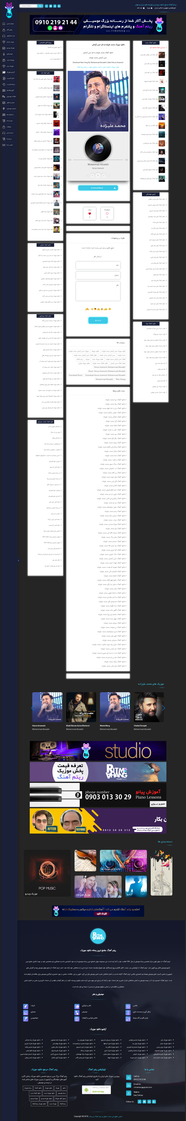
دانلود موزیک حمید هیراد (138, 1057)
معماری (33, 1011)
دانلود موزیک (95, 351)
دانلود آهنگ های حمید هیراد (157, 303)
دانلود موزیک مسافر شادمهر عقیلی (51, 349)
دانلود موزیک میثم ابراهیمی (137, 1050)
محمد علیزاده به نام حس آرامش (94, 52)
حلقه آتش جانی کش (54, 502)
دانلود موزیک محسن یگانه (32, 1047)
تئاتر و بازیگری (86, 1005)
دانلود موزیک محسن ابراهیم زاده (83, 1043)
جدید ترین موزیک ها (111, 869)
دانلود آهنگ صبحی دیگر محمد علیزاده (112, 515)
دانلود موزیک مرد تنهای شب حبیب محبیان (49, 390)
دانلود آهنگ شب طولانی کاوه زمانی (149, 55)
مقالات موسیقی (83, 868)
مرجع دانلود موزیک (60, 1098)
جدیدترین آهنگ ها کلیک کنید (157, 47)
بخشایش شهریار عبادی (54, 426)
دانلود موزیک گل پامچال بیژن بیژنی (51, 408)
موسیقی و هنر (98, 994)
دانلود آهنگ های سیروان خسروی (156, 205)
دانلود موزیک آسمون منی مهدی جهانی (43, 141)
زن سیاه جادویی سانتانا (54, 473)
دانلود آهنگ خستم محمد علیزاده (114, 541)
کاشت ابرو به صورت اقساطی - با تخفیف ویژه (48, 53)
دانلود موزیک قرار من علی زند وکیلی (51, 249)
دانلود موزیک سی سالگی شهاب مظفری (50, 302)
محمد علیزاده (121, 355)
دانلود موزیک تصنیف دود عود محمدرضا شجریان (48, 344)
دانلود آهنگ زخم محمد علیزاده (115, 511)
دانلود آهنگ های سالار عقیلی (158, 245)
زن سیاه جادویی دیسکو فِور (53, 508)
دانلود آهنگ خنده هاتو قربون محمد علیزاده (111, 490)
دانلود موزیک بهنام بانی (60, 1043)
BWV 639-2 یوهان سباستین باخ (51, 537)
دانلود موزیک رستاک (86, 1050)
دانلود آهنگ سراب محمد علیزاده (114, 520)
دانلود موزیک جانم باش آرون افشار (44, 220)
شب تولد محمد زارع (160, 363)
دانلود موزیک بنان (166, 1040)
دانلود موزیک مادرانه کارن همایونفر (51, 373)
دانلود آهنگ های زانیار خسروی (157, 211)
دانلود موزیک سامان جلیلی (111, 1054)
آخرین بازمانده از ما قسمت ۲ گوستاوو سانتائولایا (48, 455)
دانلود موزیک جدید (97, 359)
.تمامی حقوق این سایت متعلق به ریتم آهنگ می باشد (105, 1116)
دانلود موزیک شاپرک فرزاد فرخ (45, 185)
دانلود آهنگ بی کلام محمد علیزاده (114, 472)
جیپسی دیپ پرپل (55, 513)
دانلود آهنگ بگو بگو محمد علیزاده (114, 438)
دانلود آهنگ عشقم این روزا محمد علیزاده (111, 614)
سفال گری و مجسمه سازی (142, 1011)
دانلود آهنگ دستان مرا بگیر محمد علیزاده (111, 584)
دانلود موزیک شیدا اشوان (47, 211)
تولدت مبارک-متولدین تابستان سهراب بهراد (154, 351)
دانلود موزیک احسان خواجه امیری (30, 1054)
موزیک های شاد (83, 895)
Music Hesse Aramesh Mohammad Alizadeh (106, 371)
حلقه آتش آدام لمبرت (54, 525)
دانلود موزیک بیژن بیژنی (164, 1047)
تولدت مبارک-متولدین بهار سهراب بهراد (155, 357)
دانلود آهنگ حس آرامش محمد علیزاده (85, 355)
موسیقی (84, 1011)
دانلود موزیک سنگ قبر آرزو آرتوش (51, 332)
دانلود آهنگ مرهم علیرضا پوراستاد (150, 134)
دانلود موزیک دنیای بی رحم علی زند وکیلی (49, 290)
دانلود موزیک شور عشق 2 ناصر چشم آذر (49, 361)
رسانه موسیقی (62, 1093)
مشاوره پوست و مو (55, 59)
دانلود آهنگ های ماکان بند (158, 228)
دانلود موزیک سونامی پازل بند (45, 158)
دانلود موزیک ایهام (113, 1057)
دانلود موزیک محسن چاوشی (137, 1040)
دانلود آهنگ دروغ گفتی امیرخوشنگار (149, 178)
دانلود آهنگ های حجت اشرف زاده (156, 286)
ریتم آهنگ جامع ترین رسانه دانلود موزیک (98, 950)
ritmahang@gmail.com (143, 1087)
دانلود (64, 1088)
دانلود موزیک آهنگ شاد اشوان (45, 105)
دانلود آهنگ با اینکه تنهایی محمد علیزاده (112, 593)
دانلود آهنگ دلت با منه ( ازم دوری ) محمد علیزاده (108, 653)
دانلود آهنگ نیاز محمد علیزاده (115, 528)
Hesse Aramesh (38, 726)
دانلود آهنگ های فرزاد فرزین (157, 257)
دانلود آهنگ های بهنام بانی (158, 263)
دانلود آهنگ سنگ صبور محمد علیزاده (112, 464)
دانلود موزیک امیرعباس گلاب (84, 1057)
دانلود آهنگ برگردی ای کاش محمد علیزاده (111, 498)
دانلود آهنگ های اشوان (159, 274)
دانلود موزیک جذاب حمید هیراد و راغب (43, 176)
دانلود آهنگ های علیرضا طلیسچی (156, 292)
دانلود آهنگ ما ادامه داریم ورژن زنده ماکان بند (147, 116)
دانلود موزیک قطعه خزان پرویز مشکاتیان (50, 384)
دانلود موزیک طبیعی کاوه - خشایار (44, 132)
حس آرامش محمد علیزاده (98, 57)
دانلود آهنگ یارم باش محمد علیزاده (113, 666)
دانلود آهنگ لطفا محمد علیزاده (115, 425)
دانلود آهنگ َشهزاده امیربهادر (151, 81)
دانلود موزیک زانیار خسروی (84, 1047)
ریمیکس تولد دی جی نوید (158, 375)
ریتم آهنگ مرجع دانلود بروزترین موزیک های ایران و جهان (156, 4)
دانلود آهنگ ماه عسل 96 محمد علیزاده (112, 545)
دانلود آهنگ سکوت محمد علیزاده (114, 459)
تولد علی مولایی (161, 369)
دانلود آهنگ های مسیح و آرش (157, 240)
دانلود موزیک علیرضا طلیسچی (163, 1054)
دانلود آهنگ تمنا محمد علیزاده (115, 455)
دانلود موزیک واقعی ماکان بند (45, 88)
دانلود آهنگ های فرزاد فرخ (158, 280)
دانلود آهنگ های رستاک (159, 222)
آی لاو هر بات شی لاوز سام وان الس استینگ (49, 554)
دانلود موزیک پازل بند (139, 1043)
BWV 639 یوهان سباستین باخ (52, 542)
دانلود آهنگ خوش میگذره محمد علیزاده (112, 412)
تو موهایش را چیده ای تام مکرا (52, 444)
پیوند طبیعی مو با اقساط (54, 47)
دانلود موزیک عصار (166, 1043)
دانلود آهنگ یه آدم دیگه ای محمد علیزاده (111, 597)
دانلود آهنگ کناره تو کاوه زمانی (151, 90)
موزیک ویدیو (31, 894)
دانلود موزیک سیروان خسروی (110, 1040)
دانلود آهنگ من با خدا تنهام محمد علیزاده (111, 408)
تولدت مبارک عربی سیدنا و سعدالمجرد (155, 328)
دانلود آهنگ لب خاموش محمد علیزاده (112, 468)
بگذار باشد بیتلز (56, 560)
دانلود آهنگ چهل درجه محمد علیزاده (113, 618)
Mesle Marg (105, 726)
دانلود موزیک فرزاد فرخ (112, 1050)
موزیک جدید (52, 1104)
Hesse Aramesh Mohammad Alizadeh (109, 367)
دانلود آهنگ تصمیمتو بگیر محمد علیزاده (112, 601)
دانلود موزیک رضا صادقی (32, 1040)
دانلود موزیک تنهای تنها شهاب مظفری (50, 278)
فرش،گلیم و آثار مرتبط (140, 1018)
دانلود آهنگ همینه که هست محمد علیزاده (111, 567)
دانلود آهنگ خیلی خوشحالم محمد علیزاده (111, 507)
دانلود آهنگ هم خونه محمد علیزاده (113, 477)
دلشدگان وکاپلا (56, 438)
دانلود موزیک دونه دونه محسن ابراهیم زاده (42, 229)
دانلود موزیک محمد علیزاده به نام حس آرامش (108, 44)
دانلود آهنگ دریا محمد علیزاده (115, 399)
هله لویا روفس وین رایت (54, 548)
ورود (148, 7)
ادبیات (33, 1005)
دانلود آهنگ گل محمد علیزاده (115, 421)
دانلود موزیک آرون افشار (59, 1057)
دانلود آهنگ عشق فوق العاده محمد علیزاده (111, 580)
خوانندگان (156, 893)
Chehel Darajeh (140, 726)
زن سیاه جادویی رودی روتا (53, 479)
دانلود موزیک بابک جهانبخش (84, 1054)
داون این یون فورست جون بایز (52, 566)
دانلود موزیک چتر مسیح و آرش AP (44, 114)
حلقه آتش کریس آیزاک (54, 519)
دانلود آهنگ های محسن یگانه (157, 251)
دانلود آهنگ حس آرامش (117, 363)
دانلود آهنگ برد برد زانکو (152, 125)
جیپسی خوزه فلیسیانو (54, 461)
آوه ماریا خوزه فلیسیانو (54, 496)
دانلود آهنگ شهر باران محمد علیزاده (113, 636)
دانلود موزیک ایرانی (84, 363)
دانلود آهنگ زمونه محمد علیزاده (114, 442)
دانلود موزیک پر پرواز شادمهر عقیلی (51, 378)
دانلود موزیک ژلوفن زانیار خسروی (45, 123)
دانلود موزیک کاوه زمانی (33, 1050)
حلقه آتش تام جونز (55, 467)
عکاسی (135, 1005)
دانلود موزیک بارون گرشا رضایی (52, 273)
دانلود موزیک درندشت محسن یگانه (51, 320)
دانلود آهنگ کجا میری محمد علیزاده (113, 550)
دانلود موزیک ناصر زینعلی (32, 1057)
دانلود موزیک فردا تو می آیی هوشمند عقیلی (49, 338)
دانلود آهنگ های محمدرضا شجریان (156, 309)
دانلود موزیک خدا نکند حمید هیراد (51, 267)
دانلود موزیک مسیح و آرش (58, 1054)
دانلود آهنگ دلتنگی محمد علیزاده (114, 417)
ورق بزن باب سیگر (55, 432)
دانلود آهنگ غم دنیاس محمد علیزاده (113, 648)
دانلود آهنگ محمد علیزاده (100, 363)
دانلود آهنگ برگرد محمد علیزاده (114, 661)
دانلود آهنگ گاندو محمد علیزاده (114, 485)
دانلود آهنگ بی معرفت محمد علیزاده (113, 627)
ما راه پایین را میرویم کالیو (53, 484)
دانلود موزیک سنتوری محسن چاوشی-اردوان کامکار (47, 326)
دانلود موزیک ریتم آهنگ (39, 1104)
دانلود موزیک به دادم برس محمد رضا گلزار (49, 255)
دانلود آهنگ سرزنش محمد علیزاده (113, 640)
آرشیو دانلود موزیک (98, 1029)
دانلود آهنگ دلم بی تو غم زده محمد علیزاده (111, 657)
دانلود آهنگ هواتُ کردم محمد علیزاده (112, 563)
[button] (163, 708)
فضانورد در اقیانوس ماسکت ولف (52, 449)
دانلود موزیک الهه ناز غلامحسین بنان (51, 402)
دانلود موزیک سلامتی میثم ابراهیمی (44, 96)
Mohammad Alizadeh (104, 379)
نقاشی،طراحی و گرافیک (89, 1018)
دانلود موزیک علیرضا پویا (59, 1050)
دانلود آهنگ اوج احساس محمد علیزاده (112, 524)
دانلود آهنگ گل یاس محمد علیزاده (113, 481)
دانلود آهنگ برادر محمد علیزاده (115, 588)
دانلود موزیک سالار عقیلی (59, 1047)
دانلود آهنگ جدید (35, 1093)
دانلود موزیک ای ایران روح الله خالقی (51, 355)
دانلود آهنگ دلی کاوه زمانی (151, 72)
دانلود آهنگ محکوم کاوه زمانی (151, 169)
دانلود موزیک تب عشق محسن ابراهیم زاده (42, 150)
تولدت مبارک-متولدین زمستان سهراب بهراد (154, 340)
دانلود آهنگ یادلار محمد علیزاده (115, 451)
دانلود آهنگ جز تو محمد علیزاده (114, 502)
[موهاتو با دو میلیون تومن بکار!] (98, 821)
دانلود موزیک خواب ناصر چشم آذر (51, 367)
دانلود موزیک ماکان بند (112, 1047)
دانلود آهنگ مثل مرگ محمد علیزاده (113, 537)
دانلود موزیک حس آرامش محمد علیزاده (113, 351)
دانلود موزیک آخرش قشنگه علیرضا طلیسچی (42, 203)
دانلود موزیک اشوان (139, 1054)
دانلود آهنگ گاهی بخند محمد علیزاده (113, 610)
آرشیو (129, 894)
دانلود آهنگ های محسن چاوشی (156, 199)
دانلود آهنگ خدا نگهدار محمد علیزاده (113, 605)
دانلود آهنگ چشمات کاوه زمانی (150, 99)
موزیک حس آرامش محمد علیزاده (79, 351)
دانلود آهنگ (109, 52)
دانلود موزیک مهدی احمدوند (163, 1050)
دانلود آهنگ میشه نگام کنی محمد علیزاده (111, 532)
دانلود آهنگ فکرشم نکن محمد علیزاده (112, 571)
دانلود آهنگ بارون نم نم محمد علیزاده (112, 494)
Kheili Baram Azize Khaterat (78, 726)
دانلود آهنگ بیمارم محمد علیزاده (114, 623)
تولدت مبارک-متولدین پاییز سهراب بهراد (155, 346)
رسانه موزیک (28, 1088)
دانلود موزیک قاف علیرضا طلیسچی (51, 261)
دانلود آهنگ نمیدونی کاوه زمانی (150, 108)
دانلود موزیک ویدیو (46, 1098)
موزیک (87, 359)
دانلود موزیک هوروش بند (85, 1040)
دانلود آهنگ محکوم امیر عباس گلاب (149, 152)
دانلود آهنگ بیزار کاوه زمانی (151, 63)
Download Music (97, 188)
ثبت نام (139, 7)
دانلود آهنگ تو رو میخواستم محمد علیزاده (111, 631)
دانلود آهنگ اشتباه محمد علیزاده (114, 575)
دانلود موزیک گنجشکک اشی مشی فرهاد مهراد (48, 396)
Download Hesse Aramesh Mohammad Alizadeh (105, 375)
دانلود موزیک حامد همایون (59, 1040)
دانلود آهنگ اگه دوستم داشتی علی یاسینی (148, 161)
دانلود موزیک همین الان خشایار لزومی (43, 167)
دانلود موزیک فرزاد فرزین (32, 1043)
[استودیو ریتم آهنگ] (98, 911)
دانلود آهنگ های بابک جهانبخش (156, 216)
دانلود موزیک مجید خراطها (111, 1043)
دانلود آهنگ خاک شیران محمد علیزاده (112, 554)
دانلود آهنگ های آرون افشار (158, 234)
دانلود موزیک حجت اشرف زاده (162, 1057)
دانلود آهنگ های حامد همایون (157, 298)
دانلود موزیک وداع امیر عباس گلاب (51, 284)
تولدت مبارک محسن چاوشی (158, 392)
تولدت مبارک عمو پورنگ (159, 334)
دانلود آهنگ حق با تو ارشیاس (151, 143)
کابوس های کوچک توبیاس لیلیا (52, 531)
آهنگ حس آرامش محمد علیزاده (115, 359)
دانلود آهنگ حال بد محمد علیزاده (114, 429)
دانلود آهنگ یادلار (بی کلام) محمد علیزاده (111, 447)
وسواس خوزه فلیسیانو (54, 490)
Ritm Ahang (120, 379)
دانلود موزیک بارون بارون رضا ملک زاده (43, 79)
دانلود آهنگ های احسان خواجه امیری (155, 269)
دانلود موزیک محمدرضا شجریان (136, 1047)
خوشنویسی (34, 1018)
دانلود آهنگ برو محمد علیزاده (115, 434)
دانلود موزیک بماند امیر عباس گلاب (51, 296)
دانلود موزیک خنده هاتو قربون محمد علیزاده (42, 194)
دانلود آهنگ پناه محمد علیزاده (115, 404)
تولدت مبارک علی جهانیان (158, 386)
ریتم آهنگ (79, 359)
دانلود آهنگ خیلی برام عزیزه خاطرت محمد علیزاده (108, 644)
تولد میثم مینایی (161, 381)
